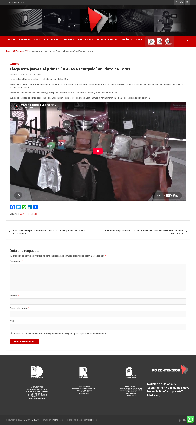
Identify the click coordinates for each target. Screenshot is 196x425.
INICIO (11, 39)
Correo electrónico (19, 308)
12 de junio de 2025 (18, 74)
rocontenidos (35, 74)
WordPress (91, 420)
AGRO (37, 39)
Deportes (68, 39)
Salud (139, 39)
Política (127, 39)
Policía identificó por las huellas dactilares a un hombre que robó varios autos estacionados (50, 232)
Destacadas (85, 39)
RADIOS (23, 39)
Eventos (14, 64)
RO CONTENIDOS (31, 420)
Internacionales (107, 39)
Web (12, 321)
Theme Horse (58, 420)
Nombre (14, 295)
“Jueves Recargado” (28, 214)
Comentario (16, 261)
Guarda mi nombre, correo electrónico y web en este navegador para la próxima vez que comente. (60, 333)
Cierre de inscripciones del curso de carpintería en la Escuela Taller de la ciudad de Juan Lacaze (144, 232)
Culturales (51, 39)
